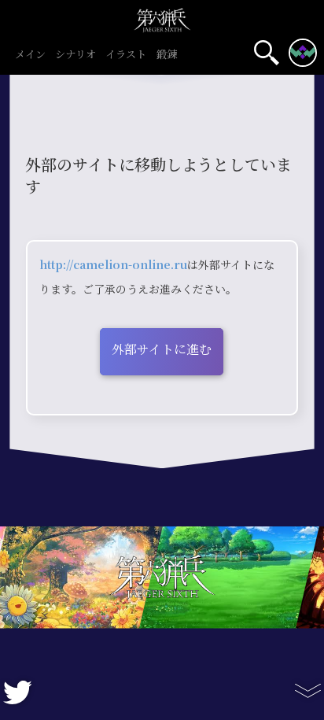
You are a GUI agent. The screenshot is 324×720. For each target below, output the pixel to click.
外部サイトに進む (162, 349)
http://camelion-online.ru (113, 265)
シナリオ (75, 55)
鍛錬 (166, 55)
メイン (30, 55)
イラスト (125, 55)
